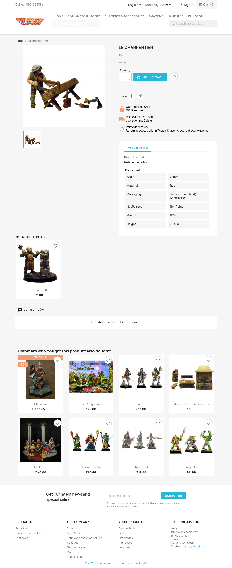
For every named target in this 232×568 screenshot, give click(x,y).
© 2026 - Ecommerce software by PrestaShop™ (116, 563)
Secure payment (77, 547)
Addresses (125, 542)
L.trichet (138, 157)
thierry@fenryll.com (194, 546)
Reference (131, 162)
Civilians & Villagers (83, 16)
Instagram (96, 23)
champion (40, 404)
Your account (130, 522)
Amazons (155, 16)
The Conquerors (90, 404)
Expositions (22, 528)
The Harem (40, 467)
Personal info (127, 528)
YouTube (80, 23)
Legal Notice (74, 533)
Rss (72, 23)
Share (131, 96)
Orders (123, 533)
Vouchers (125, 547)
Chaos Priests (91, 467)
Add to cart (149, 77)
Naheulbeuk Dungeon (185, 16)
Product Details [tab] (137, 148)
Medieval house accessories (191, 404)
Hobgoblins (191, 467)
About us (72, 542)
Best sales (21, 538)
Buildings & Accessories (124, 16)
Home (58, 16)
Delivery (72, 528)
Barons (141, 404)
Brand (128, 157)
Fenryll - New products (29, 533)
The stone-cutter (38, 290)
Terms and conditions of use (84, 538)
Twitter (64, 23)
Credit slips (126, 538)
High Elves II (141, 467)
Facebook (56, 23)
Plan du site (74, 552)
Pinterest (88, 23)
